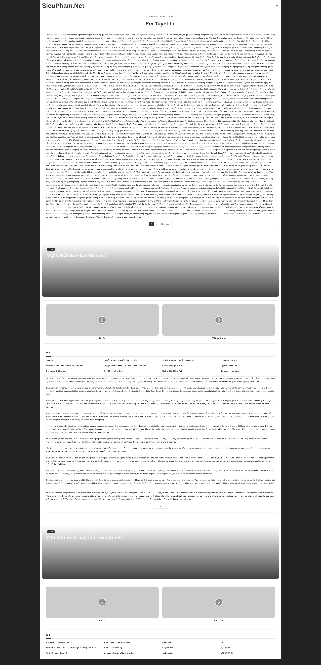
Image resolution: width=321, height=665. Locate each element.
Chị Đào (49, 360)
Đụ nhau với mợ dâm (230, 371)
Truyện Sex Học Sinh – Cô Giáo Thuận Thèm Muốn (126, 366)
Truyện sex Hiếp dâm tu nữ (57, 642)
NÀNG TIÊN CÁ (227, 653)
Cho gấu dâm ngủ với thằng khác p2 (120, 653)
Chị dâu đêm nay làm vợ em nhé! (86, 537)
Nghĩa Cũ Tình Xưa (229, 366)
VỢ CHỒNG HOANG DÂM (77, 255)
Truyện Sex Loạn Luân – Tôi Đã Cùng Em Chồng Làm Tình (71, 648)
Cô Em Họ (166, 642)
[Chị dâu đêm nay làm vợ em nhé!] (160, 547)
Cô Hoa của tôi (168, 653)
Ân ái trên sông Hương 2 (56, 653)
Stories (155, 16)
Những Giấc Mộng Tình (172, 371)
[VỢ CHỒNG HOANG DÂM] (160, 265)
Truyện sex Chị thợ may (56, 371)
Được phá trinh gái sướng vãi (117, 642)
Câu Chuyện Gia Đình (113, 371)
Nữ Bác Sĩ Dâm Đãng (113, 648)
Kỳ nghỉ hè (225, 648)
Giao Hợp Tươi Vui (229, 360)
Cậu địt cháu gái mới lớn (173, 366)
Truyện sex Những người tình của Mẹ (178, 360)
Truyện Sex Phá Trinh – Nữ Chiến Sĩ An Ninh (65, 366)
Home (149, 16)
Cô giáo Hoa (167, 648)
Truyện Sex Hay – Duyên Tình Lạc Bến (120, 360)
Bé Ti (223, 642)
